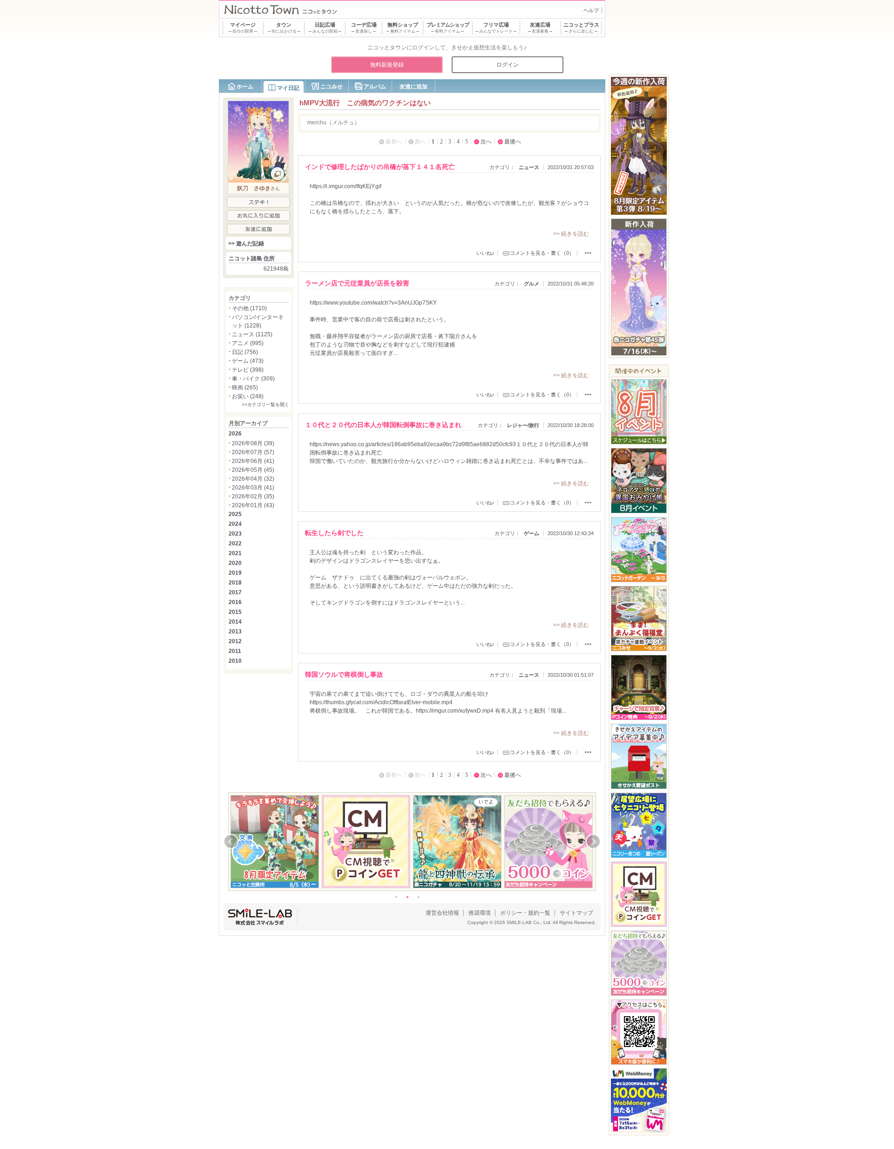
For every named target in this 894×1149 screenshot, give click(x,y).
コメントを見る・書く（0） (542, 253)
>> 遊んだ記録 (246, 243)
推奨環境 (479, 913)
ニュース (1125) (252, 334)
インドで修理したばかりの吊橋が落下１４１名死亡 (380, 166)
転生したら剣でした (334, 533)
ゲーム (531, 533)
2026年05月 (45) (253, 470)
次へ (486, 141)
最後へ (512, 141)
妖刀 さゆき (254, 188)
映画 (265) (245, 387)
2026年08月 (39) (253, 443)
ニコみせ (331, 86)
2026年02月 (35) (253, 496)
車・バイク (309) (253, 378)
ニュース (529, 167)
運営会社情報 (442, 913)
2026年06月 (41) (253, 461)
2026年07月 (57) (253, 452)
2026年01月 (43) (253, 505)
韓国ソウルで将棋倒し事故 (344, 674)
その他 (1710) (249, 308)
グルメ (531, 283)
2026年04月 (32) (253, 479)
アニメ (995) (248, 343)
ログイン (507, 64)
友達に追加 (413, 86)
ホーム (245, 86)
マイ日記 (288, 88)
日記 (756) (245, 352)
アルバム (375, 86)
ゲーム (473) (248, 361)
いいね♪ (485, 253)
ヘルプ (591, 10)
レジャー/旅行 (523, 425)
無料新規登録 (387, 64)
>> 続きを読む (571, 234)
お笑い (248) (248, 396)
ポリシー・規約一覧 (525, 913)
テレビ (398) (248, 370)
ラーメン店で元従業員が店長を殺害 (357, 283)
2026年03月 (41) (253, 487)
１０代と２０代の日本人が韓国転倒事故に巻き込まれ (383, 424)
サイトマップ (576, 913)
